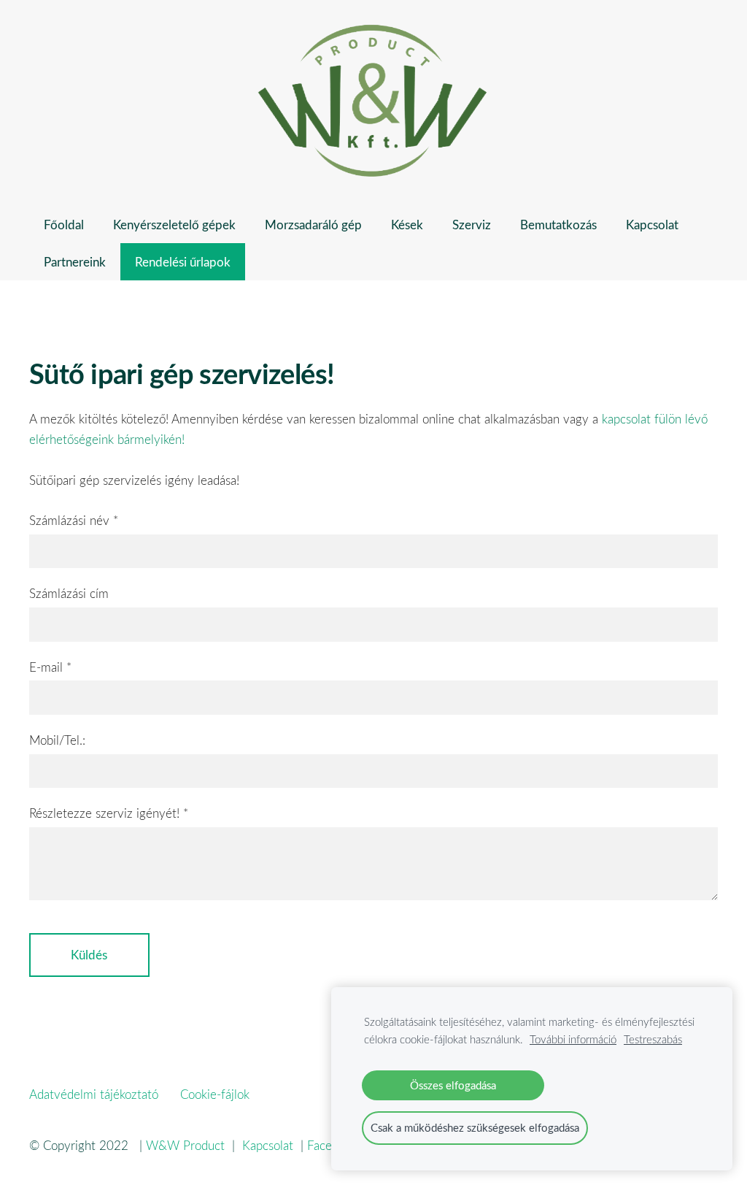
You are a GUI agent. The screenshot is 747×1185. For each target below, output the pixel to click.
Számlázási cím (69, 593)
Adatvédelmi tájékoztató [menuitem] (93, 1094)
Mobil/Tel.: (57, 740)
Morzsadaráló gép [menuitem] (313, 224)
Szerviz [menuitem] (471, 224)
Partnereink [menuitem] (75, 261)
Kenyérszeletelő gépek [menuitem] (174, 224)
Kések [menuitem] (407, 224)
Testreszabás (653, 1039)
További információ (573, 1039)
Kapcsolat (271, 1145)
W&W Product (185, 1145)
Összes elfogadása (453, 1085)
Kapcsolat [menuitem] (652, 224)
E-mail (50, 667)
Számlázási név (73, 520)
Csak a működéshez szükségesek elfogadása (475, 1127)
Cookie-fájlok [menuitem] (214, 1094)
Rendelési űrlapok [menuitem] (183, 261)
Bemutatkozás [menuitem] (558, 224)
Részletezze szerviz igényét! (108, 813)
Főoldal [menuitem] (64, 224)
